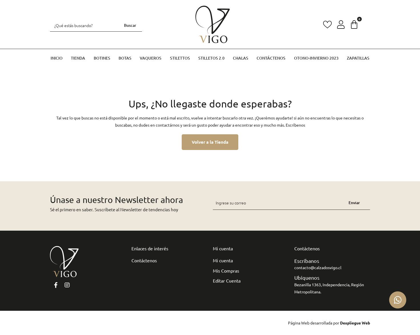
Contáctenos (271, 58)
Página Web (298, 322)
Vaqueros (150, 58)
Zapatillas (358, 58)
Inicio (57, 58)
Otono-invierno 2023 (316, 58)
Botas (125, 58)
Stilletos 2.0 (211, 58)
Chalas (240, 58)
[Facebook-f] (55, 285)
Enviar (354, 202)
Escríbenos (295, 124)
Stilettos (180, 58)
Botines (102, 58)
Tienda (78, 58)
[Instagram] (67, 285)
